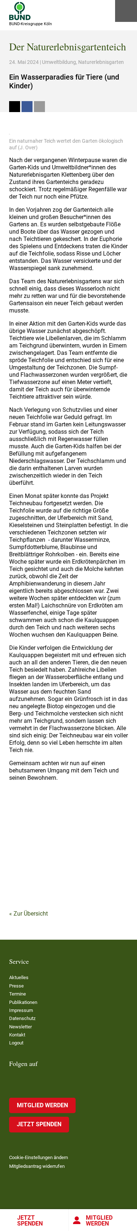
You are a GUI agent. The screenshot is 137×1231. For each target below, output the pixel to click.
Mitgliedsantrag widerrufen (37, 1166)
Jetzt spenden (30, 1220)
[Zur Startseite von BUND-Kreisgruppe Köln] (20, 11)
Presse (16, 986)
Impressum (21, 1010)
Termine (17, 994)
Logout (16, 1043)
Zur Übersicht (31, 913)
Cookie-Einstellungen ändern (38, 1157)
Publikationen (23, 1002)
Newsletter (20, 1026)
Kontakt (17, 1035)
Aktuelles (18, 977)
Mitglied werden (42, 1105)
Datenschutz (22, 1018)
